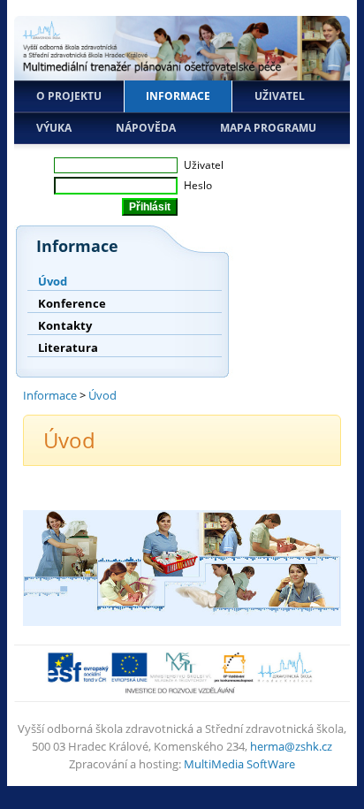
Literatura (68, 347)
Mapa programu (268, 127)
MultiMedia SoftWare (239, 764)
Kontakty (65, 325)
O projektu (69, 95)
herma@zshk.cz (291, 746)
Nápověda (146, 127)
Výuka (54, 127)
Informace (178, 95)
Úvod (52, 281)
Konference (72, 303)
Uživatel (279, 95)
